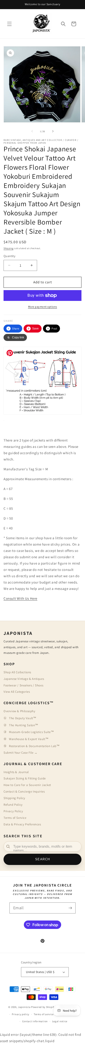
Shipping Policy (14, 798)
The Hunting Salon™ (23, 725)
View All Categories (17, 692)
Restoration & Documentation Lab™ (34, 746)
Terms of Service (15, 818)
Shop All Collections (17, 672)
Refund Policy (13, 805)
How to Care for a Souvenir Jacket (27, 785)
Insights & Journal (16, 772)
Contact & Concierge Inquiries (24, 791)
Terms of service (44, 1014)
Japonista (24, 1007)
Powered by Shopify (43, 1007)
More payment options (42, 306)
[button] (9, 24)
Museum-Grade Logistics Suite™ (31, 732)
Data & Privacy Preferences (22, 824)
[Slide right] (53, 131)
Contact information (35, 1021)
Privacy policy (20, 1014)
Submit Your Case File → (21, 753)
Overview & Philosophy (19, 711)
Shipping (8, 248)
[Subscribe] (70, 907)
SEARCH (42, 859)
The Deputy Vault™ (22, 718)
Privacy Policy (13, 811)
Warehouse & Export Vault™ (28, 739)
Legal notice (59, 1021)
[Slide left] (32, 131)
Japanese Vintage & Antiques (24, 679)
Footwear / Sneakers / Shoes (23, 685)
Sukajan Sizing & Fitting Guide (25, 778)
